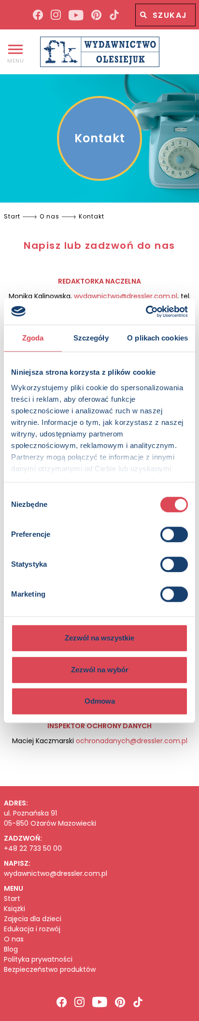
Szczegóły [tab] (91, 338)
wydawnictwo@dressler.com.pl (125, 296)
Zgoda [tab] (33, 338)
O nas (14, 939)
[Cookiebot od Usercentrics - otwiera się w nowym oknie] (145, 311)
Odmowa (100, 701)
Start (12, 899)
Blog (11, 949)
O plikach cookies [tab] (157, 338)
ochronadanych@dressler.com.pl (131, 741)
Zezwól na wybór (99, 670)
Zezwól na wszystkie (99, 638)
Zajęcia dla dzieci (32, 919)
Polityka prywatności (38, 959)
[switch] (174, 534)
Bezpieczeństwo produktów (50, 970)
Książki (14, 909)
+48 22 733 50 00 (33, 848)
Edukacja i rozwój (32, 929)
